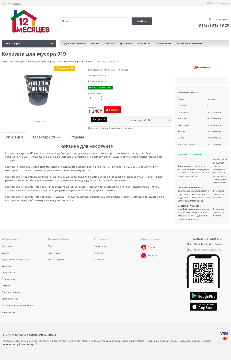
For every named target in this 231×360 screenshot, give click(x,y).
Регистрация (222, 3)
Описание (14, 137)
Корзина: (219, 19)
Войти (210, 3)
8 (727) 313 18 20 (195, 243)
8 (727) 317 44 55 (195, 249)
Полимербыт (109, 69)
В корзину (114, 109)
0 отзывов (123, 69)
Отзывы (77, 137)
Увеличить (40, 121)
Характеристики (46, 137)
